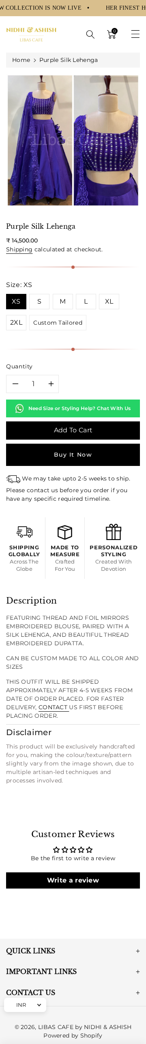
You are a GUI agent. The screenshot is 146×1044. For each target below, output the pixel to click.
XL (109, 301)
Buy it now (73, 454)
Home (21, 60)
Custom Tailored (57, 322)
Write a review (73, 880)
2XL (16, 322)
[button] (90, 34)
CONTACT (54, 707)
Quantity (19, 366)
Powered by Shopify (72, 1035)
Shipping (19, 249)
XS (16, 301)
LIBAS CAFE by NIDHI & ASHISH (84, 1027)
